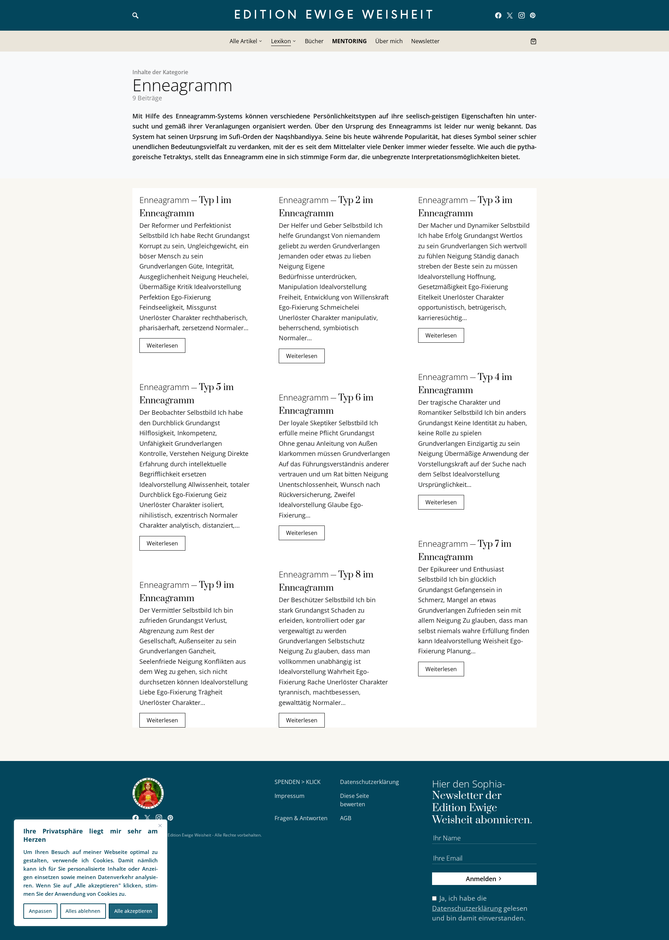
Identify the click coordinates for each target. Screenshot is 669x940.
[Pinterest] (532, 15)
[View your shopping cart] (533, 41)
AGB (345, 818)
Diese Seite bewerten (354, 800)
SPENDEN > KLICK (298, 782)
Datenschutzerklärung (369, 782)
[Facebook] (498, 15)
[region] (90, 872)
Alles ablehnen (83, 911)
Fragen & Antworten (301, 818)
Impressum (290, 796)
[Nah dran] (160, 825)
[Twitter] (510, 15)
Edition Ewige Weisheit (334, 15)
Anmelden (481, 878)
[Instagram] (521, 15)
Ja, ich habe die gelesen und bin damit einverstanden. (480, 908)
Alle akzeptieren (133, 911)
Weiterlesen (162, 345)
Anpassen (40, 911)
